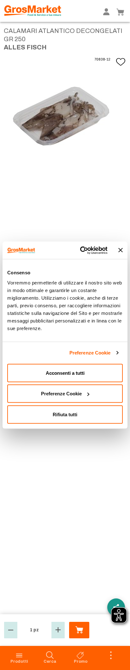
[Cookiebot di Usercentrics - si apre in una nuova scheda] (81, 250)
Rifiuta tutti (65, 414)
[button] (10, 630)
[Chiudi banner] (120, 250)
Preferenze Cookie (90, 352)
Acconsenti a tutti (65, 372)
